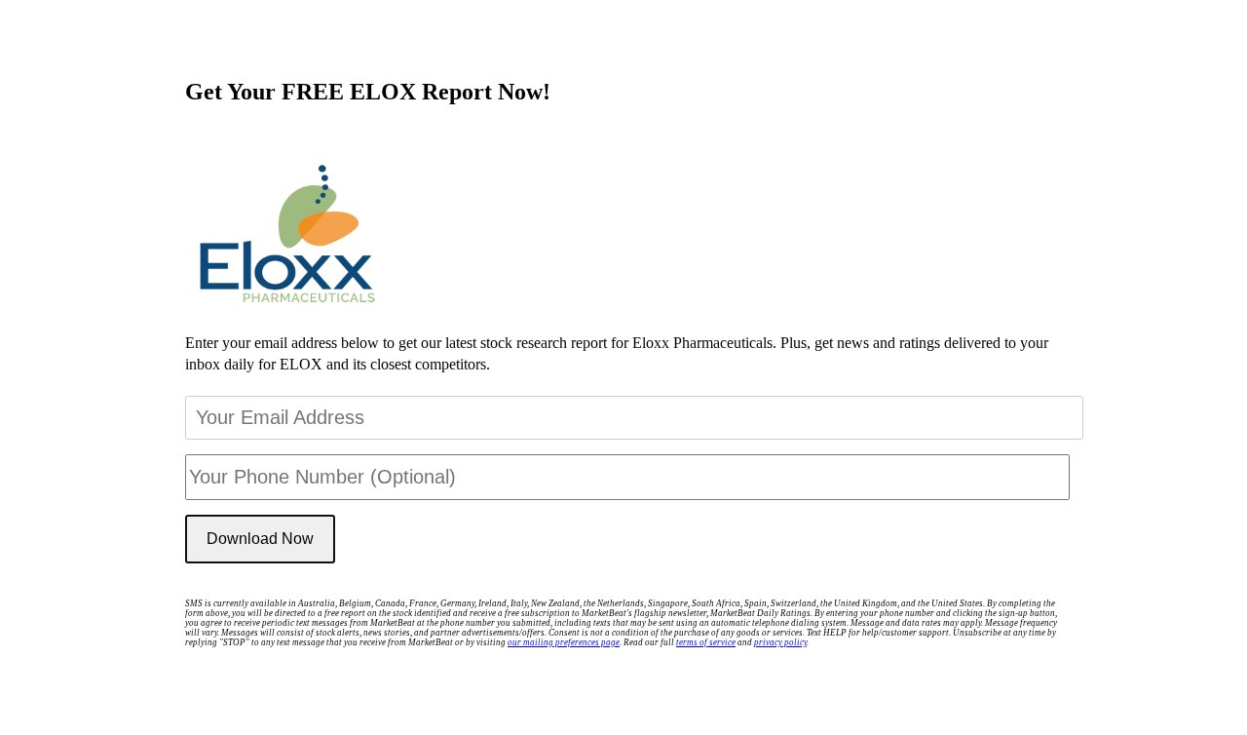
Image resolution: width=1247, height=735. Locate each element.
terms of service (706, 642)
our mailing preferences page (564, 642)
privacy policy (780, 642)
